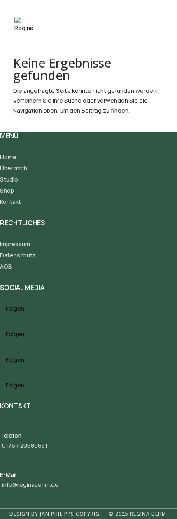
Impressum (15, 244)
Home (8, 157)
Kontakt (10, 201)
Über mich (13, 168)
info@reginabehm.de (30, 484)
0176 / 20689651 (24, 445)
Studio (9, 179)
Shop (7, 190)
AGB (6, 266)
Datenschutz (18, 255)
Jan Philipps (57, 513)
